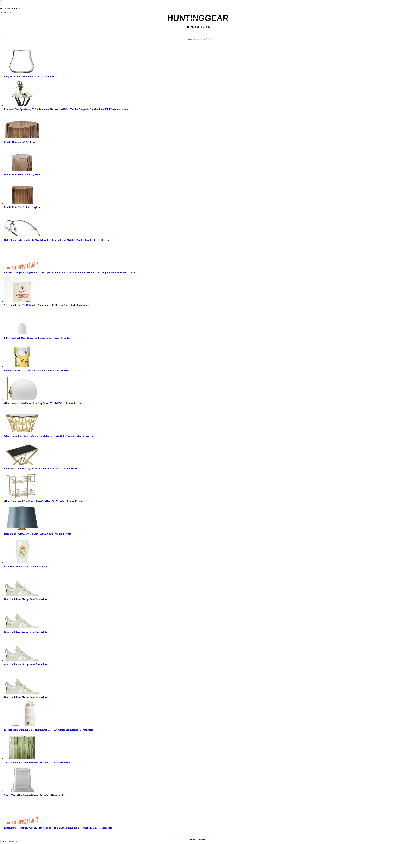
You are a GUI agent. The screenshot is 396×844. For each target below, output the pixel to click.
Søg (210, 39)
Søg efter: (3, 12)
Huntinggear (13, 841)
